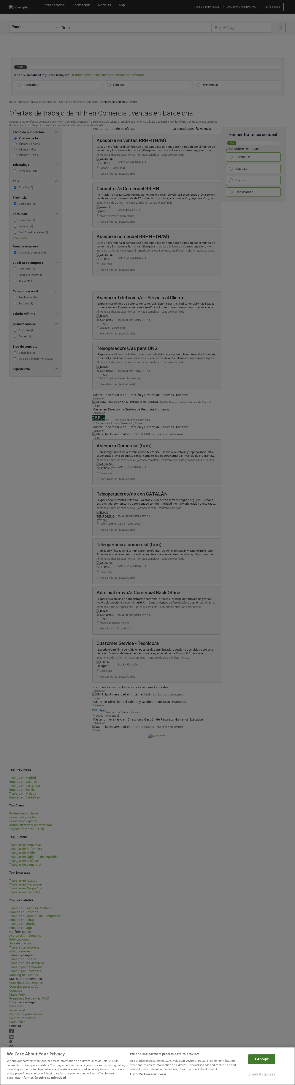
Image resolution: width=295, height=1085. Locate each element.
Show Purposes (262, 1074)
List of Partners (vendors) (148, 1074)
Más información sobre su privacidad (40, 1078)
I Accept (262, 1059)
